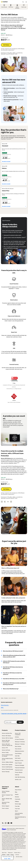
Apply (20, 722)
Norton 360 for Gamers (7, 738)
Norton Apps (18, 804)
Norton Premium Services (6, 792)
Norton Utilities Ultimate (7, 762)
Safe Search (18, 758)
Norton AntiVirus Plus (7, 733)
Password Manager (19, 765)
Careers (3, 854)
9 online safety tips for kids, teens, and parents (13, 598)
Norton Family (5, 752)
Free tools (17, 808)
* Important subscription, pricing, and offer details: (13, 713)
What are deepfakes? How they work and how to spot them (13, 627)
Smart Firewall (18, 763)
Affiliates (17, 801)
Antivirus (17, 737)
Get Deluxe (6, 45)
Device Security (4, 705)
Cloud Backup (18, 753)
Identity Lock (18, 779)
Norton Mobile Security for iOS (7, 759)
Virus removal (18, 748)
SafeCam (17, 774)
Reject (9, 858)
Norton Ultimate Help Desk (7, 799)
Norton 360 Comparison (18, 734)
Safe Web (17, 756)
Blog (16, 792)
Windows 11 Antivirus (20, 744)
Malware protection (19, 751)
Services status (19, 856)
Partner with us (17, 852)
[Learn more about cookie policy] (11, 856)
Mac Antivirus (18, 746)
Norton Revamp (5, 771)
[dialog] (7, 857)
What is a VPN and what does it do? (10, 568)
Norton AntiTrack (6, 750)
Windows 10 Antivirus (20, 741)
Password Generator (20, 767)
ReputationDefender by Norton (20, 817)
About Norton (18, 789)
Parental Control (18, 770)
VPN (2, 707)
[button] (14, 651)
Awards (16, 794)
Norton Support (5, 806)
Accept (5, 858)
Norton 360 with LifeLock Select (6, 741)
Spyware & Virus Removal (5, 803)
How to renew (5, 808)
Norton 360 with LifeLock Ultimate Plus (7, 744)
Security (17, 854)
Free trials (17, 806)
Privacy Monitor (18, 772)
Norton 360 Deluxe (6, 735)
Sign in (16, 811)
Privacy (12, 854)
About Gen (4, 852)
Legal (8, 854)
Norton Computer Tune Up (7, 795)
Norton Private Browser (7, 769)
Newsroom (10, 852)
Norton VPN (5, 747)
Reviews (17, 796)
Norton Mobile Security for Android (7, 755)
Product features (20, 730)
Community (17, 799)
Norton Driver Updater (7, 764)
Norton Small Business (7, 767)
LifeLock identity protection (19, 814)
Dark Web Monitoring (20, 777)
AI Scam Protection (19, 739)
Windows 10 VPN (19, 760)
